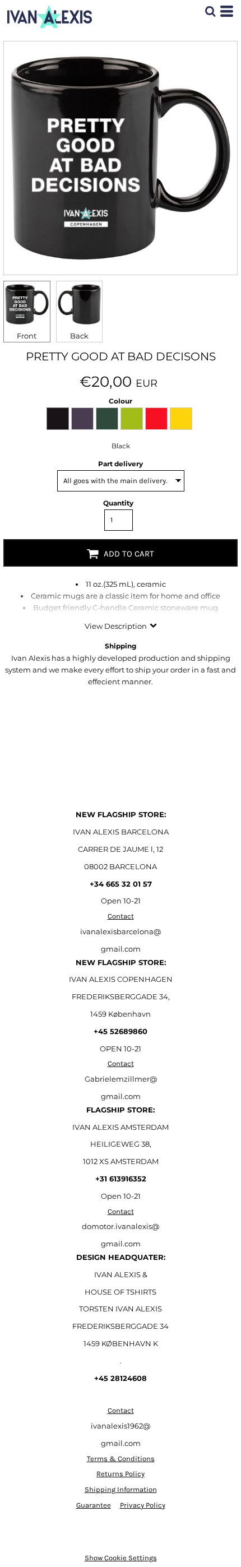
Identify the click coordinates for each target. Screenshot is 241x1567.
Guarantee (93, 1505)
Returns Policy (120, 1473)
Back (79, 335)
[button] (210, 11)
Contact (121, 916)
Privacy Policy (142, 1505)
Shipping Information (121, 1489)
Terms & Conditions (121, 1458)
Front (26, 335)
